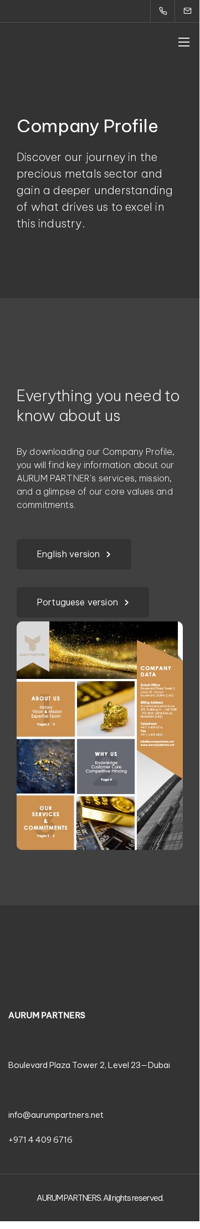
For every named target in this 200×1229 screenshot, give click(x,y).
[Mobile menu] (184, 42)
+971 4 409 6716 (40, 1139)
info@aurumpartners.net (56, 1114)
